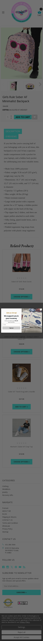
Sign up (11, 328)
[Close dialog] (41, 310)
